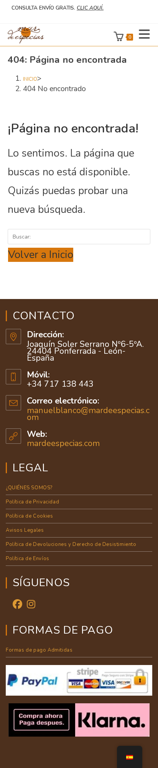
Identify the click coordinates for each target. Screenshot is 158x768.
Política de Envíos (27, 558)
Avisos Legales (25, 530)
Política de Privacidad (32, 501)
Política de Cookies (29, 516)
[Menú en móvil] (141, 35)
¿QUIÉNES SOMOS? (29, 487)
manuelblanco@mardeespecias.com (88, 414)
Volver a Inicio (40, 255)
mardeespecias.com (63, 443)
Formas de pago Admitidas (39, 650)
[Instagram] (31, 604)
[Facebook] (17, 604)
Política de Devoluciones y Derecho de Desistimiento (71, 544)
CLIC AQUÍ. (90, 8)
